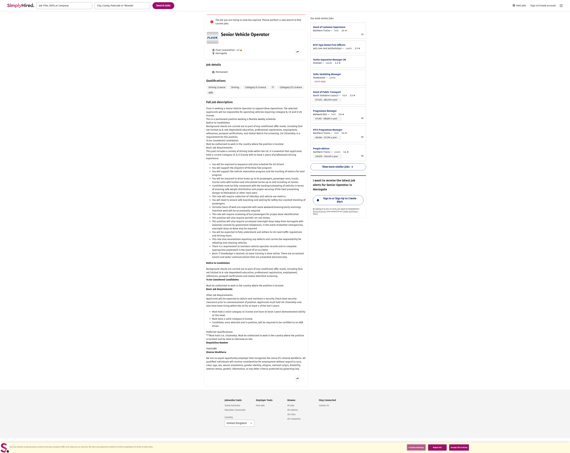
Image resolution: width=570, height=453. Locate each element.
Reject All (437, 447)
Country (229, 417)
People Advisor (321, 148)
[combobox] (64, 5)
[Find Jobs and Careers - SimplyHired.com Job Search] (20, 5)
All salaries (292, 410)
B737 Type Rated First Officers (329, 45)
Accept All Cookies (459, 447)
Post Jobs (521, 5)
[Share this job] (298, 52)
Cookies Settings (416, 447)
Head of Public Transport (327, 92)
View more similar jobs (336, 166)
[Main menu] (561, 5)
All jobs (290, 405)
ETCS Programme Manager (327, 129)
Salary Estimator (232, 405)
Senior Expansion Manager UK (329, 59)
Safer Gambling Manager (327, 74)
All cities (291, 414)
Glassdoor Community (235, 410)
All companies (294, 419)
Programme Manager (325, 111)
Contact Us (324, 405)
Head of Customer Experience (329, 27)
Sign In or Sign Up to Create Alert (339, 200)
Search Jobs (163, 5)
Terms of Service (319, 211)
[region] (285, 447)
